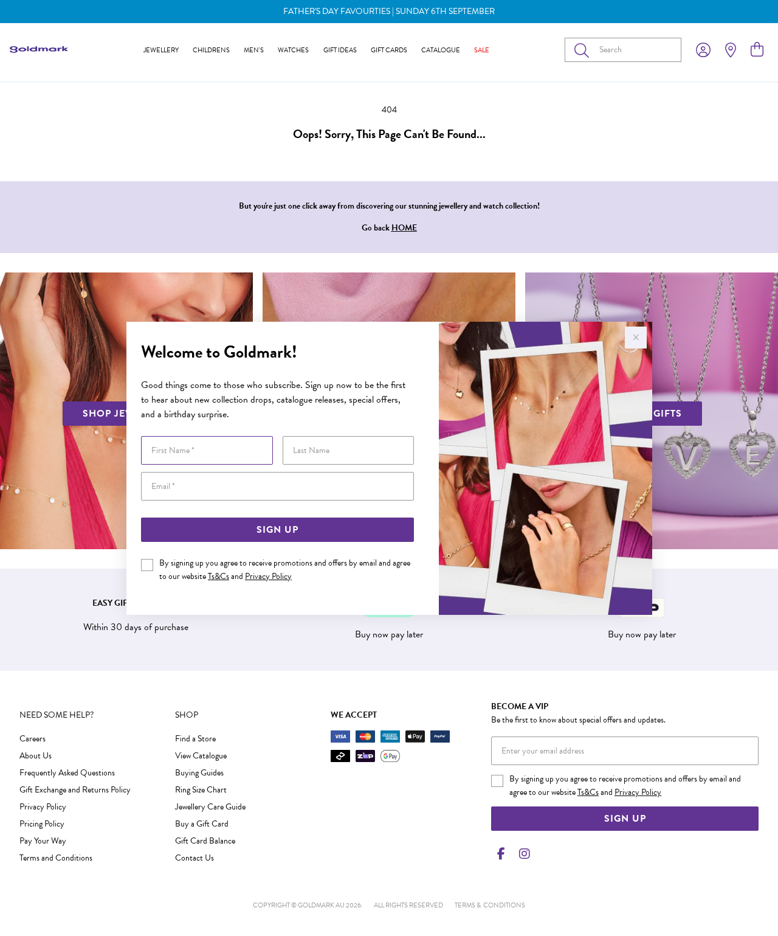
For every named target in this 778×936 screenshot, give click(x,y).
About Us (35, 755)
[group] (389, 11)
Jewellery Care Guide (210, 806)
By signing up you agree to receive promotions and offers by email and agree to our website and (284, 569)
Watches (293, 50)
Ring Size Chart (201, 789)
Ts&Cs (218, 576)
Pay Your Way (42, 840)
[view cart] (757, 50)
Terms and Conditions (55, 857)
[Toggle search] (584, 50)
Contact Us (194, 857)
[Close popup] (636, 337)
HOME (404, 227)
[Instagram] (522, 853)
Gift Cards (389, 50)
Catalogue (440, 50)
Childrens (211, 50)
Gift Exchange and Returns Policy (75, 789)
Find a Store (195, 738)
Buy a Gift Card (202, 823)
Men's (254, 50)
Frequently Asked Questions (67, 772)
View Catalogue (201, 755)
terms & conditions (490, 905)
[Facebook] (501, 853)
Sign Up (277, 529)
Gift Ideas (340, 50)
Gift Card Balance (205, 840)
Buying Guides (199, 772)
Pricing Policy (41, 823)
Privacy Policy (268, 576)
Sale (481, 50)
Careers (32, 738)
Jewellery (161, 50)
